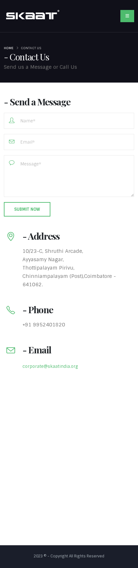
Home (8, 48)
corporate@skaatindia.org (50, 366)
